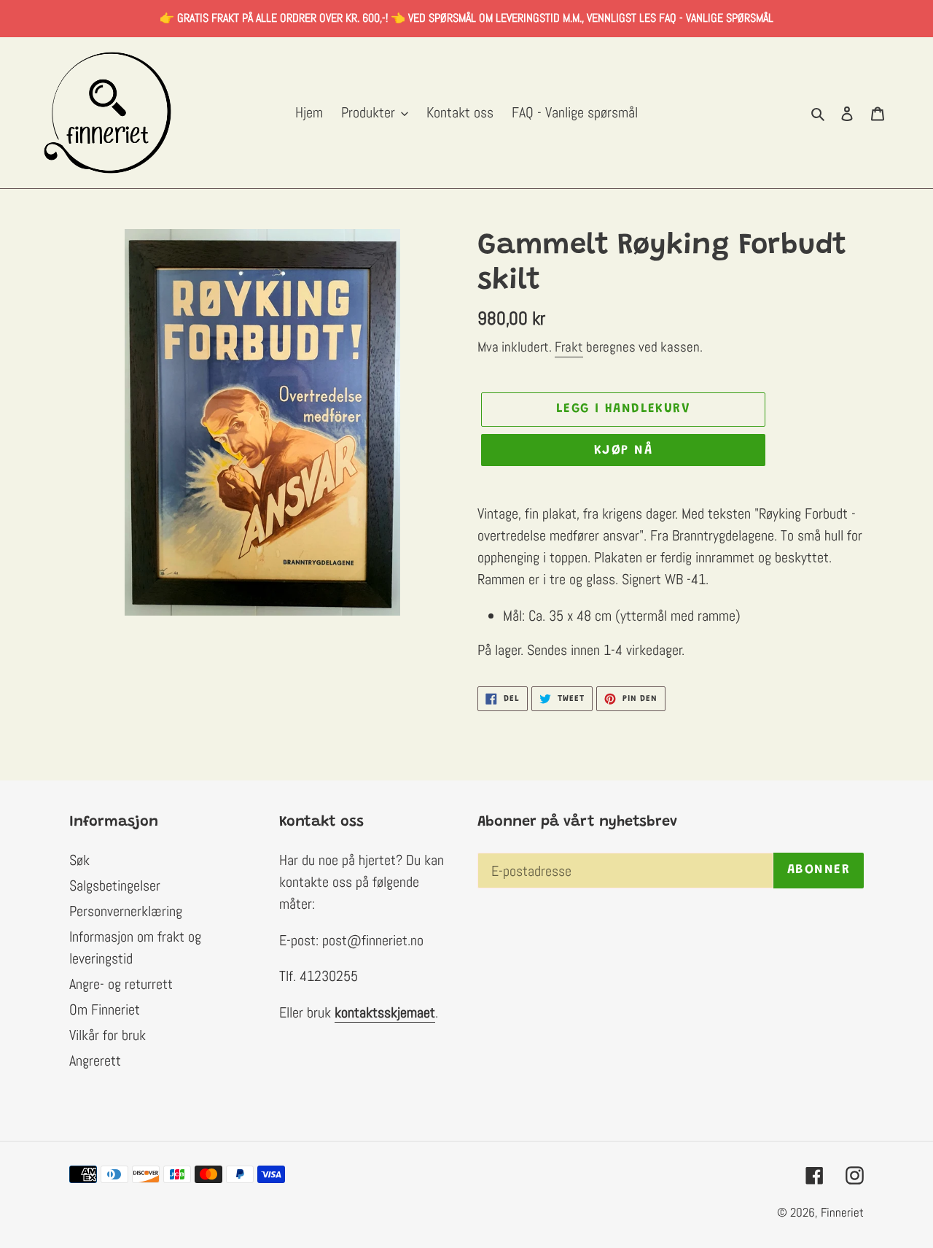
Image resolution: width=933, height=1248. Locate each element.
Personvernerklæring (125, 911)
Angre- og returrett (121, 983)
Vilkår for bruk (107, 1035)
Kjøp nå (623, 450)
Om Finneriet (104, 1009)
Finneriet (842, 1212)
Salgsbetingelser (114, 885)
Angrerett (95, 1060)
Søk (79, 859)
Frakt (569, 347)
